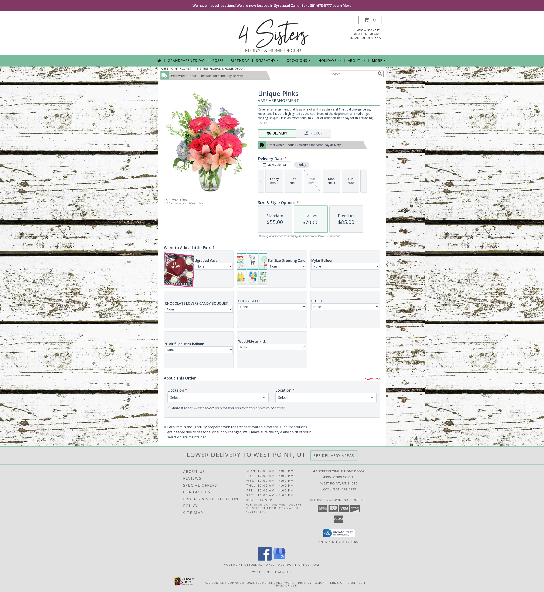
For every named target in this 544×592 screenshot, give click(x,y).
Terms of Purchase (345, 583)
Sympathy (265, 60)
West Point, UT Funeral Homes (249, 565)
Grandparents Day (186, 60)
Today (301, 165)
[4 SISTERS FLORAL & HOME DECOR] (273, 35)
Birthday (240, 60)
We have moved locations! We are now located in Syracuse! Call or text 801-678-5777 (272, 5)
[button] (369, 20)
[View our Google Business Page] (279, 559)
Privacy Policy (311, 583)
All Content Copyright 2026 (230, 583)
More (377, 60)
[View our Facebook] (265, 559)
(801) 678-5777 (370, 38)
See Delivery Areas (334, 455)
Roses (218, 60)
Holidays (327, 60)
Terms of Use (285, 585)
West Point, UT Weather (272, 572)
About (354, 60)
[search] (380, 73)
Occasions (297, 60)
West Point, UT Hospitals (299, 565)
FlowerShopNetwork (275, 583)
